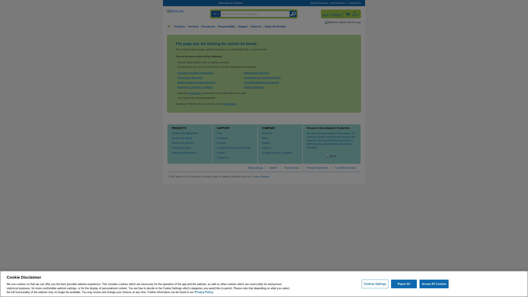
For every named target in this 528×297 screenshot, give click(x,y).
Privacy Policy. (204, 291)
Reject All (404, 283)
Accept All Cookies (434, 283)
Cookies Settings (375, 283)
